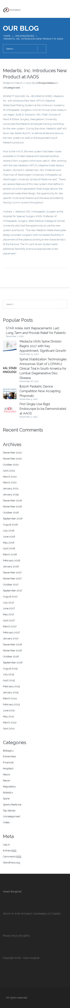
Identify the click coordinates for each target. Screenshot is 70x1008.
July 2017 (8, 602)
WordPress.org (11, 862)
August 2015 (10, 668)
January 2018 (11, 566)
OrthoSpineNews (46, 82)
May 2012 (8, 716)
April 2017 (9, 620)
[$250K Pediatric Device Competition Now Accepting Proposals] (10, 392)
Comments (12, 856)
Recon (6, 780)
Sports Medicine (12, 804)
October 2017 (10, 584)
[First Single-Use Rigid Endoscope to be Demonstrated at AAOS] (10, 410)
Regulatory (9, 786)
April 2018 (9, 548)
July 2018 (8, 530)
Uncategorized (24, 36)
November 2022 (12, 458)
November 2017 (12, 578)
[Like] (26, 87)
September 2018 (13, 518)
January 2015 (10, 692)
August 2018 (10, 524)
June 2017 (9, 608)
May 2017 (8, 614)
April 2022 (9, 470)
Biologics (8, 750)
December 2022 (12, 452)
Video (6, 822)
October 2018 (11, 512)
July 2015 (8, 674)
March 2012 (10, 722)
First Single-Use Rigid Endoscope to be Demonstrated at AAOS (42, 408)
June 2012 (9, 710)
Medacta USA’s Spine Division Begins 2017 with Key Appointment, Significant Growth (42, 346)
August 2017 (10, 596)
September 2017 (12, 590)
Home (7, 36)
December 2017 (12, 572)
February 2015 (11, 686)
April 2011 (9, 728)
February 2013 (11, 704)
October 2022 (11, 464)
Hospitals (8, 768)
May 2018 (8, 542)
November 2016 (12, 650)
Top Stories (9, 810)
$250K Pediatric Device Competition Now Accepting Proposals (39, 391)
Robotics (8, 792)
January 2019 (11, 494)
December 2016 (12, 644)
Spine (6, 798)
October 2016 (11, 656)
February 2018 (11, 560)
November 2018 (12, 506)
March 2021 (10, 482)
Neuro (6, 774)
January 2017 (10, 638)
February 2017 (11, 632)
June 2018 (9, 536)
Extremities (9, 756)
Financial (8, 762)
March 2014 (10, 698)
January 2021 (10, 488)
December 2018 (12, 500)
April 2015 (9, 680)
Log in (6, 844)
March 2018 (10, 554)
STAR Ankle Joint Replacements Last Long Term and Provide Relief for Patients (36, 330)
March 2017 (10, 626)
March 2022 (10, 476)
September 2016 (13, 662)
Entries (9, 850)
